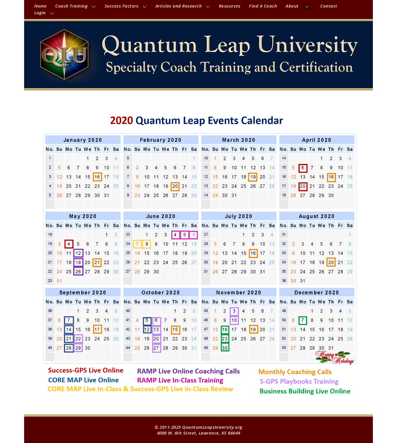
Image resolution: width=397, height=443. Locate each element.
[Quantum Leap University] (198, 54)
